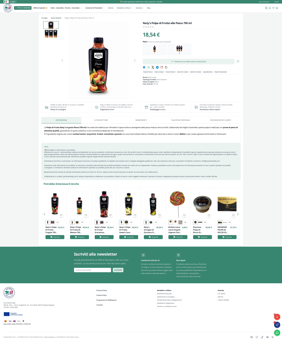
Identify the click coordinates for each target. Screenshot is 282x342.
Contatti (99, 305)
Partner (220, 297)
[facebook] (144, 67)
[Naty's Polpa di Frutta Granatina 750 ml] (104, 204)
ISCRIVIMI (118, 270)
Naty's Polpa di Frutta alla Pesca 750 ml (79, 18)
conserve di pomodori (93, 8)
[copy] (166, 67)
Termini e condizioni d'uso (166, 306)
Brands (110, 8)
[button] (45, 214)
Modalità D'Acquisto (164, 294)
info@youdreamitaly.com (211, 161)
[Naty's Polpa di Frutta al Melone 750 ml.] (79, 204)
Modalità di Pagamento (165, 303)
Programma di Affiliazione (106, 300)
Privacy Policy (101, 290)
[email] (161, 67)
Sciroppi (44, 18)
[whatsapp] (148, 67)
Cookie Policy (101, 295)
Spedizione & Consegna (166, 297)
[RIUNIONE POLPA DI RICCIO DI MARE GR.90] (227, 204)
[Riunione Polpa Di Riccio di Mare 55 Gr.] (202, 204)
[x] (153, 67)
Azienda (139, 8)
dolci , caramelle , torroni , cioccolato (65, 8)
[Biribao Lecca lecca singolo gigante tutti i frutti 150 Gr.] (177, 204)
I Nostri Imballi (223, 300)
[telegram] (157, 67)
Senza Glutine (56, 18)
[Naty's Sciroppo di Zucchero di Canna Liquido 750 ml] (153, 204)
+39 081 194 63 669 (11, 307)
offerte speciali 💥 (40, 8)
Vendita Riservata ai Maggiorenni (169, 300)
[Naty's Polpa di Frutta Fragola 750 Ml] (54, 204)
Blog (148, 8)
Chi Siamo (221, 294)
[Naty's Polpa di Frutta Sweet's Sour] (128, 204)
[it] (6, 1)
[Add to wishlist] (61, 215)
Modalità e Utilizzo (124, 8)
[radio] (154, 49)
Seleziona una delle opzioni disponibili (190, 61)
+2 (57, 222)
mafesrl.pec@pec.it (50, 337)
